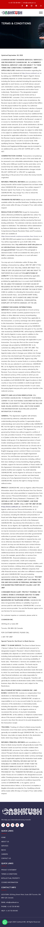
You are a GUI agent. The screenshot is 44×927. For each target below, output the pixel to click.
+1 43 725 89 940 (14, 3)
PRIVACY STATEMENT (9, 870)
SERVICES (4, 846)
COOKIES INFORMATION (9, 882)
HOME (3, 837)
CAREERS (4, 854)
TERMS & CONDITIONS (9, 874)
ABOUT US (5, 842)
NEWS (3, 850)
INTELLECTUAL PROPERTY (10, 878)
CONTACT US (6, 858)
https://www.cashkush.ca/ (30, 73)
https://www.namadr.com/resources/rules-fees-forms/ (19, 236)
